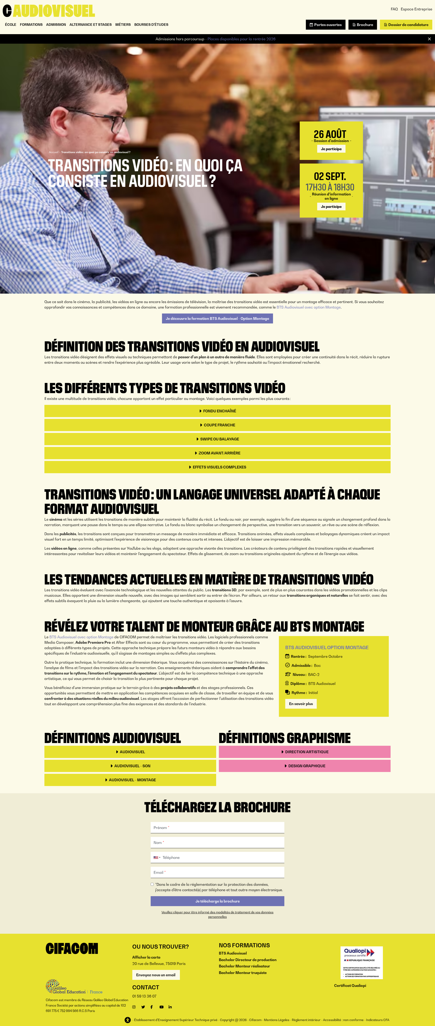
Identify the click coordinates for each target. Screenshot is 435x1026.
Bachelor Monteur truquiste (243, 972)
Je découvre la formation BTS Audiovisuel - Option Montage (217, 318)
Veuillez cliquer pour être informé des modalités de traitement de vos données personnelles (217, 914)
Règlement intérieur (306, 1020)
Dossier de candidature (408, 24)
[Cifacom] (49, 10)
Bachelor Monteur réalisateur (244, 966)
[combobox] (156, 857)
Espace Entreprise (416, 9)
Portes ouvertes (328, 24)
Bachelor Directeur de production (248, 959)
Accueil (53, 152)
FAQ (394, 9)
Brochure (365, 24)
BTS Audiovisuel (233, 953)
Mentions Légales (276, 1020)
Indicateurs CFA (377, 1020)
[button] (128, 1020)
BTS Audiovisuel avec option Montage (309, 307)
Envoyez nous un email (156, 975)
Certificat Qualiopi (350, 985)
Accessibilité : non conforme (343, 1020)
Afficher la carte (146, 957)
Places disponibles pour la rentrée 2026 (242, 39)
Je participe (331, 149)
